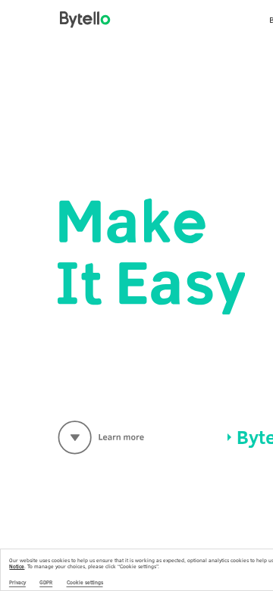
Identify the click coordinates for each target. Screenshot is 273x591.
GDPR (45, 583)
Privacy (17, 583)
